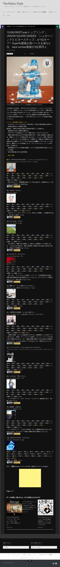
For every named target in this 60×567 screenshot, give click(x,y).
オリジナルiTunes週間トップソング (35, 141)
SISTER (20, 221)
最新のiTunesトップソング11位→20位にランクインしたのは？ (29, 466)
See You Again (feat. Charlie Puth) (31, 347)
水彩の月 (18, 407)
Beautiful (18, 190)
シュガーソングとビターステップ (37, 159)
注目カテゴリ (52, 12)
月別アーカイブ (7, 545)
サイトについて (11, 12)
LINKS (8, 15)
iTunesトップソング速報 (39, 12)
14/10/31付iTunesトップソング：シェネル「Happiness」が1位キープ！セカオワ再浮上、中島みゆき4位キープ (29, 505)
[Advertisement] (30, 21)
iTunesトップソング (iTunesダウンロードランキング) (21, 26)
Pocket (32, 53)
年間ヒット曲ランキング (23, 12)
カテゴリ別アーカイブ (36, 545)
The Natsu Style (13, 3)
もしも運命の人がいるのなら (25, 286)
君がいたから (21, 376)
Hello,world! (26, 438)
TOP (4, 12)
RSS (4, 15)
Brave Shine (21, 254)
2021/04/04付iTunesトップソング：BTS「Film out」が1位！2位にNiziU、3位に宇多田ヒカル (13, 521)
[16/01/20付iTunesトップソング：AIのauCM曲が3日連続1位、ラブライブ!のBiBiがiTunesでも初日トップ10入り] (45, 507)
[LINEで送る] (10, 53)
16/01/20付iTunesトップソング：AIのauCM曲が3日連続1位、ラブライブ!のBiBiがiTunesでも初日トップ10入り (45, 521)
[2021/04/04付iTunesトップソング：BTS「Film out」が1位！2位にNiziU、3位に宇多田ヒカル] (14, 507)
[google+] (56, 564)
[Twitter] (53, 564)
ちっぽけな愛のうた (28, 312)
